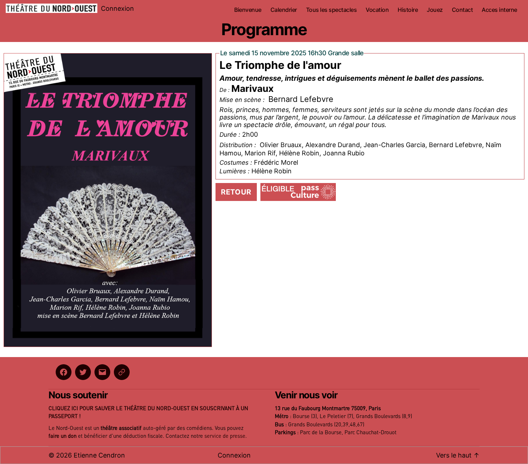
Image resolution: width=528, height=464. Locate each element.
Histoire (408, 9)
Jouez (435, 9)
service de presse (224, 436)
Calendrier (283, 9)
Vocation (377, 9)
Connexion (117, 8)
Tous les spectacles (331, 9)
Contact (462, 9)
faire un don (62, 436)
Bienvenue (247, 9)
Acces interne (499, 9)
